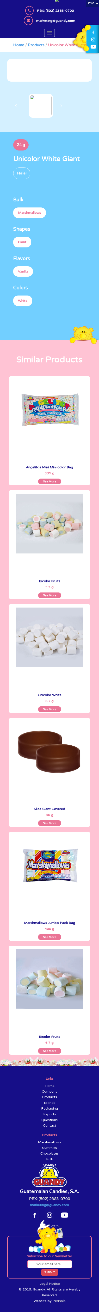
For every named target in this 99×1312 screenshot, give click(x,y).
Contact (49, 1125)
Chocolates (49, 1153)
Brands (49, 1103)
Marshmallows (49, 1142)
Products (36, 45)
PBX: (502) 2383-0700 (49, 1198)
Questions (49, 1120)
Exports (49, 1114)
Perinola (59, 1301)
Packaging (49, 1108)
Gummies (49, 1148)
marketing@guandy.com (49, 1205)
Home (18, 45)
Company (49, 1091)
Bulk (49, 1159)
